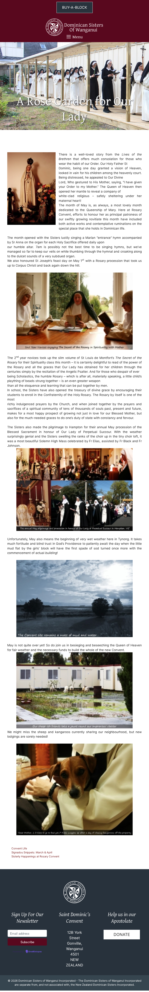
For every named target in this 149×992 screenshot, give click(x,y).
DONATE (122, 934)
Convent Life (19, 848)
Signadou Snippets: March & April (31, 852)
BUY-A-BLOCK (74, 7)
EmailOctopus (35, 952)
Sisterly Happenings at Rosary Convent (35, 856)
